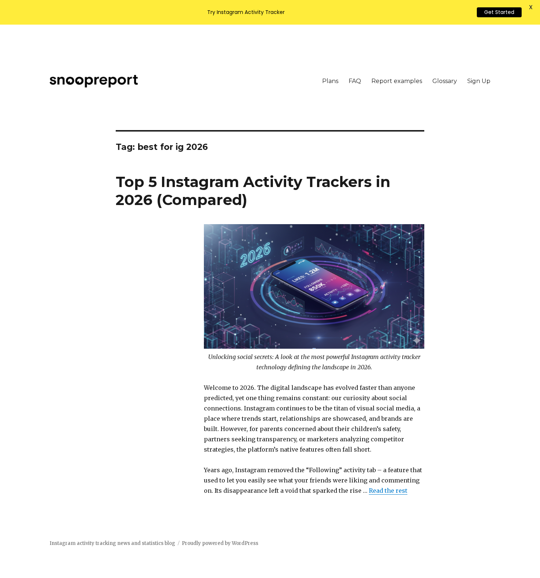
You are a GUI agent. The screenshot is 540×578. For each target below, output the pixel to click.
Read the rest (388, 490)
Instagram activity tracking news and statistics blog (112, 543)
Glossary (444, 81)
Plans (330, 81)
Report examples (396, 81)
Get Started (499, 12)
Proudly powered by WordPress (220, 543)
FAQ (355, 81)
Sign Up (478, 81)
